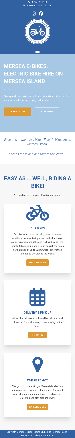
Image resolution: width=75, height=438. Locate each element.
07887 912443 (39, 2)
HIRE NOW (47, 111)
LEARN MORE (17, 111)
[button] (37, 51)
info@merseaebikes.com (39, 5)
